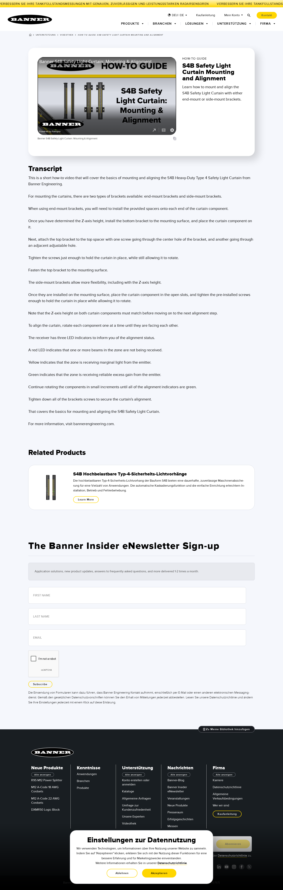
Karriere (218, 780)
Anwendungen (87, 774)
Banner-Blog (175, 780)
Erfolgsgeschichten (180, 819)
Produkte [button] (131, 23)
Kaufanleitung (205, 15)
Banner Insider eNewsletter (177, 789)
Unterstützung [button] (232, 23)
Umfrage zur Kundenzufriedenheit (136, 808)
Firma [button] (266, 23)
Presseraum (175, 812)
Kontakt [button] (266, 15)
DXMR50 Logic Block (45, 810)
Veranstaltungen (178, 798)
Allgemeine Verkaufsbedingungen (228, 796)
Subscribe (40, 684)
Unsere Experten (133, 817)
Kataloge (128, 791)
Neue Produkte (177, 805)
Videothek (67, 35)
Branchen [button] (163, 23)
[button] (226, 729)
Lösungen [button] (195, 23)
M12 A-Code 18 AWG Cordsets (45, 789)
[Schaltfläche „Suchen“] (249, 15)
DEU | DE (178, 15)
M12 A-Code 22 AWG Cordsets (45, 801)
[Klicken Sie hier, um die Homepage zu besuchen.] (30, 19)
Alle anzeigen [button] (42, 774)
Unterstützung (46, 35)
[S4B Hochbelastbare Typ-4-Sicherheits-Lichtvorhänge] (141, 487)
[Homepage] (30, 35)
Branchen (83, 781)
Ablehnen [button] (122, 873)
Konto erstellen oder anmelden (135, 782)
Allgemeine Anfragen (136, 798)
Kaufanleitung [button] (227, 814)
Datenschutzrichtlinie (227, 787)
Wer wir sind (221, 805)
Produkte (83, 788)
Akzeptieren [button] (159, 873)
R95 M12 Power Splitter (46, 780)
